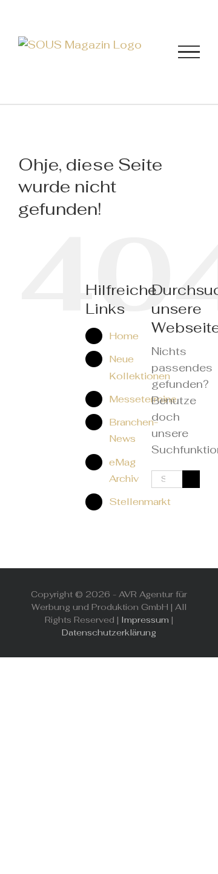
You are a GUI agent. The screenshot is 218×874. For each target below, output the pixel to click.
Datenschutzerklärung (109, 632)
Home (124, 336)
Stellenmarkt (140, 501)
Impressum (145, 619)
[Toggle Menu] (189, 52)
